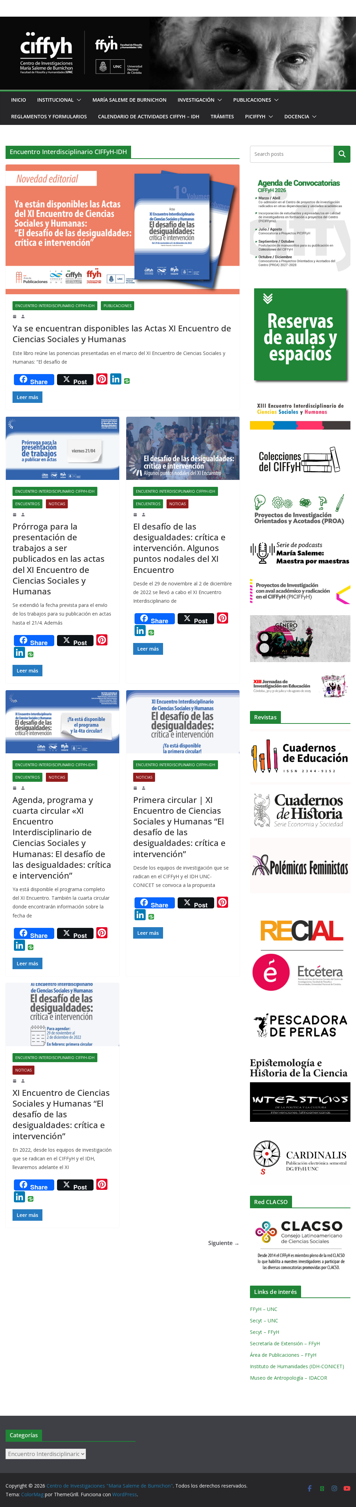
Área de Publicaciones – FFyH (283, 1355)
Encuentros (27, 503)
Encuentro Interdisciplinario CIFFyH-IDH (55, 305)
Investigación (196, 99)
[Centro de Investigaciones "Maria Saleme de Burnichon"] (178, 21)
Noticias (57, 503)
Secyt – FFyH (264, 1332)
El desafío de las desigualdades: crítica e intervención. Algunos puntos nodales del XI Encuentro (179, 547)
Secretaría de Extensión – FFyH (285, 1343)
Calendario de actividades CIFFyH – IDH (149, 116)
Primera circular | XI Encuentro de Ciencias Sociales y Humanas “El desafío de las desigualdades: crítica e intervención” (179, 827)
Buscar (342, 154)
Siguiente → (224, 1243)
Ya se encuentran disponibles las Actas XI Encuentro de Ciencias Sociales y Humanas (122, 333)
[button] (77, 100)
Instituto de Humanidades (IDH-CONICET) (297, 1366)
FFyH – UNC (263, 1309)
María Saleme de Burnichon (129, 99)
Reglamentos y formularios (49, 116)
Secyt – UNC (264, 1320)
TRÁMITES (222, 116)
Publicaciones (252, 99)
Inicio (18, 99)
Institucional (55, 99)
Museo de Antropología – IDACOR (288, 1377)
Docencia (296, 116)
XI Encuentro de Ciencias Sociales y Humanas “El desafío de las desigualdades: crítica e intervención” (61, 1114)
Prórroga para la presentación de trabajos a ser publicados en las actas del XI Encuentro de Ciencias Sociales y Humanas (59, 558)
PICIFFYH (255, 116)
